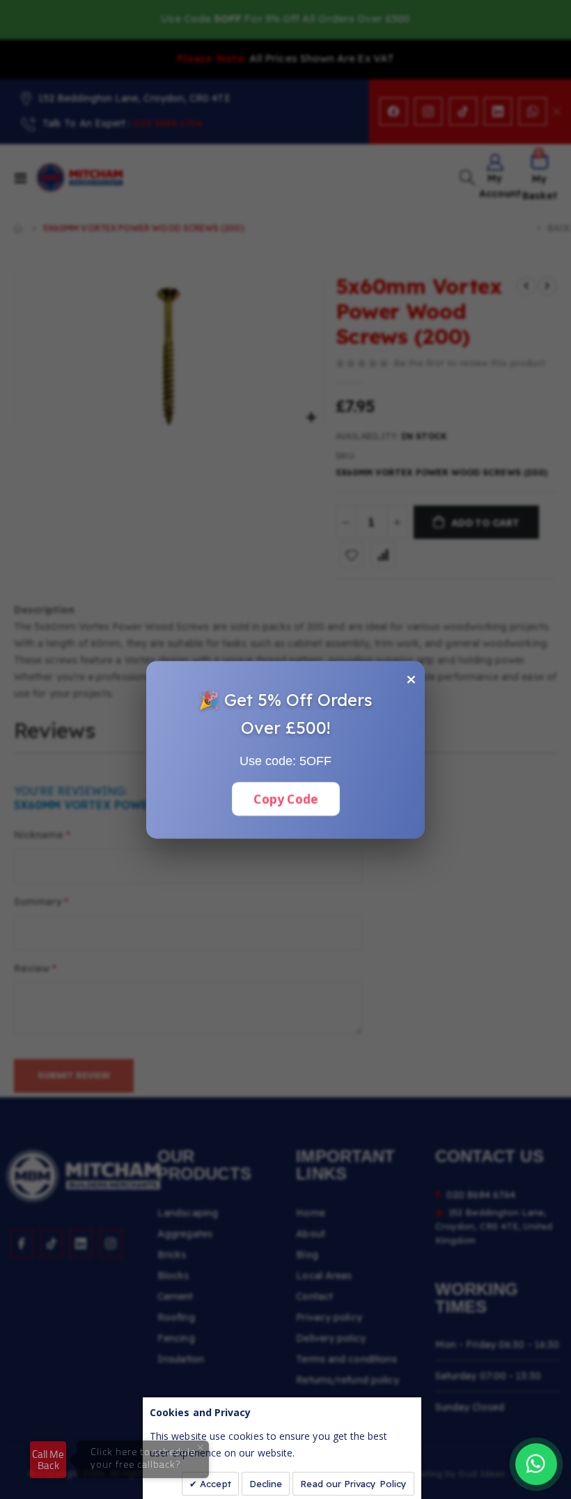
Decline (266, 1483)
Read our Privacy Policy (353, 1483)
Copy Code (285, 798)
